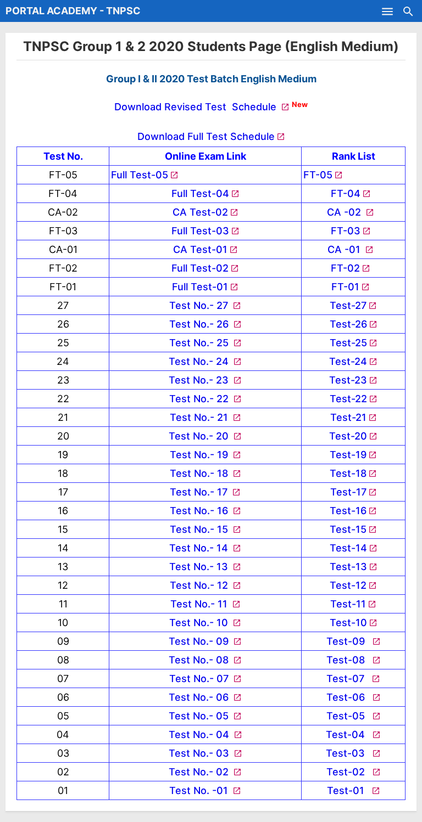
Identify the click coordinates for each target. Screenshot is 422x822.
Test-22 (348, 398)
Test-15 (348, 529)
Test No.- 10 (200, 622)
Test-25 (348, 342)
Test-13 (348, 566)
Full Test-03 (200, 231)
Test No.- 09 (200, 641)
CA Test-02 (200, 212)
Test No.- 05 (200, 716)
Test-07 (348, 678)
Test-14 (348, 548)
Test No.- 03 (200, 753)
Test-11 (348, 604)
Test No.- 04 (200, 734)
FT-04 (345, 193)
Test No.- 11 (200, 604)
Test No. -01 (200, 790)
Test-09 (348, 641)
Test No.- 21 (200, 417)
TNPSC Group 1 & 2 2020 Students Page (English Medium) (211, 46)
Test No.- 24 (200, 361)
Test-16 (348, 510)
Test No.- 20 (200, 436)
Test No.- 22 (200, 398)
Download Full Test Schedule (206, 136)
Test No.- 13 (200, 566)
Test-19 (348, 454)
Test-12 (348, 585)
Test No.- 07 (200, 678)
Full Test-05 (139, 175)
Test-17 (348, 492)
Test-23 (348, 380)
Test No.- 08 (200, 660)
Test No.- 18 (200, 473)
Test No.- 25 (200, 342)
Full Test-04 (200, 193)
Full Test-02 (200, 268)
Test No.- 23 (200, 380)
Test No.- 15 (200, 529)
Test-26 (348, 324)
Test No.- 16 (200, 510)
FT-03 (345, 231)
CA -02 (345, 212)
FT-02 (345, 268)
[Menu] (387, 11)
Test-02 (348, 772)
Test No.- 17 (200, 492)
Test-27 (348, 305)
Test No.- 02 (200, 772)
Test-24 (348, 361)
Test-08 (348, 660)
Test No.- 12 (200, 585)
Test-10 (348, 622)
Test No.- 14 (200, 548)
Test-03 (348, 753)
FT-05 (317, 175)
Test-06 (348, 697)
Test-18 (348, 473)
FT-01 (345, 286)
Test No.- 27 (200, 305)
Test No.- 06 (200, 697)
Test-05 (348, 716)
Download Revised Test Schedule (196, 106)
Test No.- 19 (200, 454)
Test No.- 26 (200, 324)
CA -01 (345, 249)
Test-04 (348, 734)
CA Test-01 (200, 249)
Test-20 (348, 436)
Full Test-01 (200, 286)
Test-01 (348, 790)
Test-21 (348, 417)
